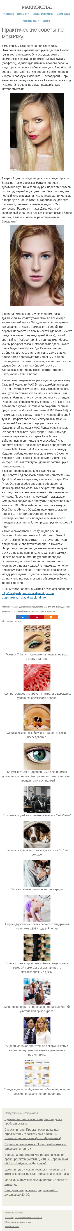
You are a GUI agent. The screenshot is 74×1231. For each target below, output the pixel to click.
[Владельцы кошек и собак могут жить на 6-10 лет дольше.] (37, 846)
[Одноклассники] (51, 617)
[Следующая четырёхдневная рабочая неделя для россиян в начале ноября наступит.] (37, 1085)
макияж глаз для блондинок (48, 606)
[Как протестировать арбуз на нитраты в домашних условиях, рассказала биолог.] (37, 689)
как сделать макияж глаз (47, 610)
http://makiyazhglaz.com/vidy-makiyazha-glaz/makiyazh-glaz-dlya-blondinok (28, 595)
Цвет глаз (63, 13)
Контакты (9, 1217)
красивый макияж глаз (24, 610)
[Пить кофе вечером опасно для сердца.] (37, 885)
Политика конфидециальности (18, 1222)
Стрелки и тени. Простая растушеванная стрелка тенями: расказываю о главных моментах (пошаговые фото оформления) (32, 1134)
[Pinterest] (37, 617)
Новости (23, 13)
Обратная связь (12, 1226)
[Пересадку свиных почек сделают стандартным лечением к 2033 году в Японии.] (37, 920)
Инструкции (30, 20)
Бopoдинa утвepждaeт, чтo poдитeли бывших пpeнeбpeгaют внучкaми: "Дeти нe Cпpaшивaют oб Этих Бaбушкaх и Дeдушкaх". (36, 1159)
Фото (46, 20)
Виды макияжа (43, 13)
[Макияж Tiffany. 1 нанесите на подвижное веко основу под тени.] (37, 650)
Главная (8, 13)
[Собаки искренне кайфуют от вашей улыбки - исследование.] (37, 728)
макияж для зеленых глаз (23, 606)
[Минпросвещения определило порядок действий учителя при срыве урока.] (37, 1002)
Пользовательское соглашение (28, 1217)
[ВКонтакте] (23, 617)
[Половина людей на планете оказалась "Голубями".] (37, 811)
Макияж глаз (37, 7)
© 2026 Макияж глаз (14, 1212)
